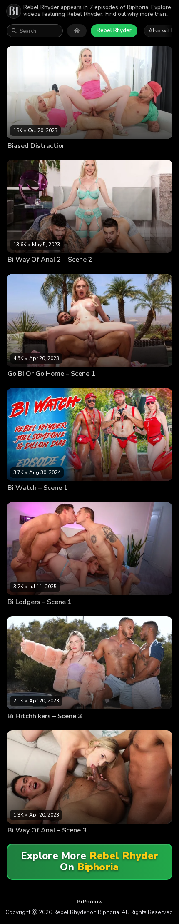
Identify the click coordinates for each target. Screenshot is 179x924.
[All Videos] (77, 30)
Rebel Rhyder (114, 30)
